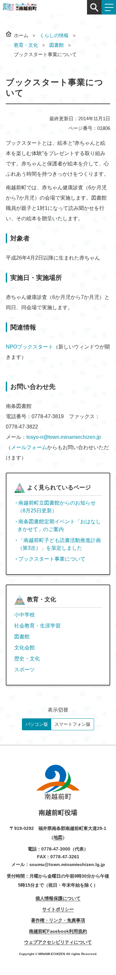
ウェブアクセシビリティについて (58, 942)
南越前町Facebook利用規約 (58, 931)
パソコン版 (36, 724)
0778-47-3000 (55, 849)
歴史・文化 (27, 658)
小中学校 (24, 614)
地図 (58, 837)
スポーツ (24, 669)
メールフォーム (29, 447)
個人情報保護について (58, 898)
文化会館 (24, 647)
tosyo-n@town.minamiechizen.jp (63, 437)
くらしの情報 (54, 35)
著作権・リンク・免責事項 (58, 920)
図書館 (56, 45)
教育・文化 (26, 45)
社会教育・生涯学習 (37, 625)
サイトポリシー (58, 909)
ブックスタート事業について (51, 559)
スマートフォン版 (72, 724)
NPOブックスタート (29, 347)
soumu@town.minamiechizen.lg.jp (67, 864)
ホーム (21, 35)
